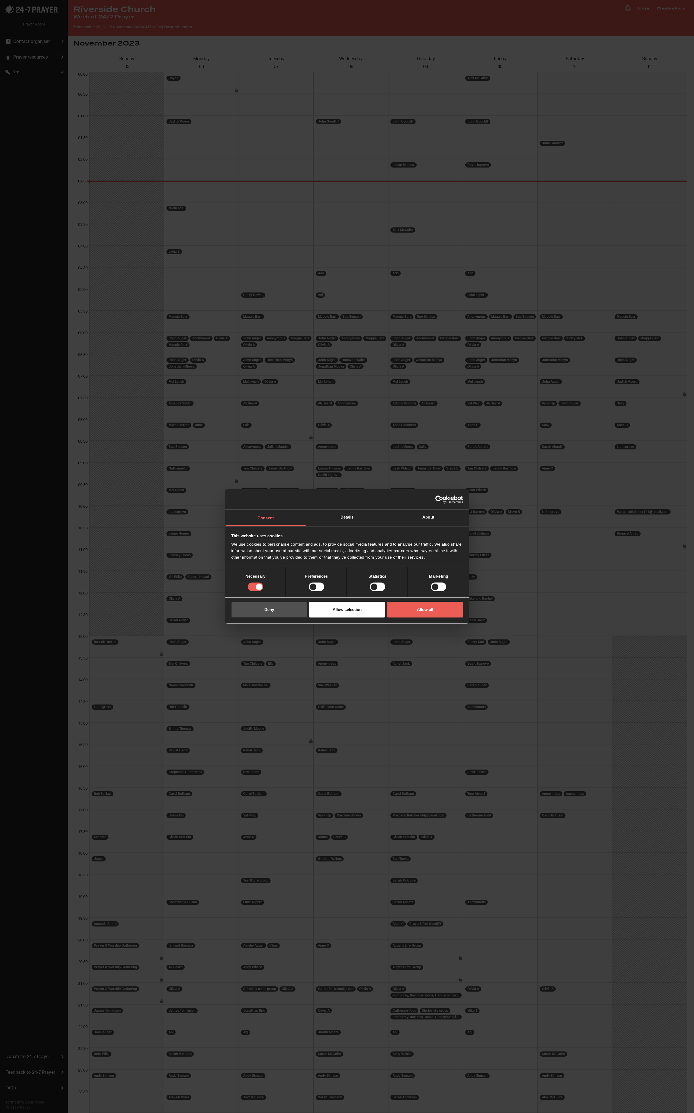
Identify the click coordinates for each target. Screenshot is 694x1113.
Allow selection (347, 609)
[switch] (316, 587)
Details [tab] (347, 517)
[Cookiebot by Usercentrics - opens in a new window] (439, 499)
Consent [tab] (266, 518)
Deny (269, 609)
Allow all (425, 609)
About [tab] (428, 517)
